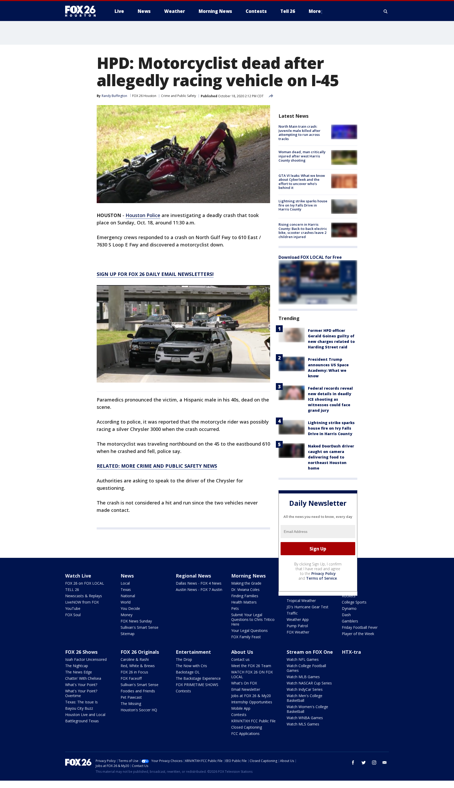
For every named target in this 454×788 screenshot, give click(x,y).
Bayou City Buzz (79, 708)
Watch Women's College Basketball (307, 709)
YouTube (72, 608)
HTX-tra (351, 652)
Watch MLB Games (303, 676)
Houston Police (143, 215)
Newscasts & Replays (83, 595)
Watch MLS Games (303, 724)
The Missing (131, 703)
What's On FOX (244, 683)
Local (125, 583)
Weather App (298, 619)
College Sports (354, 602)
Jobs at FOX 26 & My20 (251, 695)
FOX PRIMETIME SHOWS (197, 684)
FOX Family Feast (246, 636)
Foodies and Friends (138, 690)
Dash (346, 614)
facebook (353, 762)
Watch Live (78, 576)
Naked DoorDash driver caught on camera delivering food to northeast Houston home (331, 457)
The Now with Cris (191, 665)
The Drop (184, 659)
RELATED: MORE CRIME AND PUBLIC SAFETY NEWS (157, 466)
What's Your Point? (81, 684)
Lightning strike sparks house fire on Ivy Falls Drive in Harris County (302, 205)
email (384, 762)
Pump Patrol (297, 625)
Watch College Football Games (306, 668)
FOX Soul (73, 614)
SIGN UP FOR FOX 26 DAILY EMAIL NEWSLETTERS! (155, 274)
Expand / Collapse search (386, 11)
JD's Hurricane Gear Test (307, 606)
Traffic (292, 613)
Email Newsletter (245, 689)
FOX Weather (298, 632)
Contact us (240, 659)
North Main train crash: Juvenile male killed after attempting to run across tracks (299, 132)
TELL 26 (72, 589)
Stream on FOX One (310, 652)
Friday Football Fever (360, 627)
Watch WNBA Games (305, 717)
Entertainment (193, 652)
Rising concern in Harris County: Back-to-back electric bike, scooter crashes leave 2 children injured (302, 230)
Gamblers (350, 621)
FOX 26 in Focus (134, 671)
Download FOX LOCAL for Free (310, 257)
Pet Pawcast (131, 697)
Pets (235, 608)
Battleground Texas (82, 720)
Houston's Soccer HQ (139, 709)
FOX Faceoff (131, 678)
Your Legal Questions (249, 630)
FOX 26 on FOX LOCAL (84, 583)
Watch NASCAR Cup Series (309, 683)
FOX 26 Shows (81, 652)
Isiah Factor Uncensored (86, 659)
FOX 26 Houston (144, 96)
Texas (126, 589)
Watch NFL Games (303, 659)
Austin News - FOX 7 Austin (199, 589)
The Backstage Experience (198, 678)
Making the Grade (246, 583)
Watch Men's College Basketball (304, 698)
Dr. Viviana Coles (245, 589)
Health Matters (244, 602)
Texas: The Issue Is (81, 701)
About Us (242, 652)
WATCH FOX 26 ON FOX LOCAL (252, 674)
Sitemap (128, 633)
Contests (183, 690)
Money (126, 614)
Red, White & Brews (138, 665)
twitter (363, 762)
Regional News (193, 576)
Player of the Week (358, 633)
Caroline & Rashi (135, 659)
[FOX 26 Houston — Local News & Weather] (82, 11)
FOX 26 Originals (140, 652)
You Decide (130, 608)
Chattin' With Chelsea (83, 678)
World (126, 602)
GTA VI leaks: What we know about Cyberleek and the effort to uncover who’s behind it (301, 181)
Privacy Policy (323, 573)
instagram (374, 762)
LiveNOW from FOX (82, 602)
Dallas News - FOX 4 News (198, 583)
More (315, 11)
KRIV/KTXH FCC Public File (253, 720)
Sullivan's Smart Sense (139, 627)
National (128, 595)
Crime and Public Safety (178, 96)
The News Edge (78, 671)
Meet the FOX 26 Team (251, 665)
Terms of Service (321, 578)
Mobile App (240, 708)
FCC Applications (245, 733)
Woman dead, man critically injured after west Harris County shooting (302, 156)
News (127, 576)
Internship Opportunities (251, 701)
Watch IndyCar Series (305, 689)
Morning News (248, 576)
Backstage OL (188, 671)
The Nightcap (76, 665)
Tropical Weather (301, 600)
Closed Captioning (246, 727)
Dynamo (349, 608)
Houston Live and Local (85, 714)
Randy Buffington (114, 96)
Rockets (348, 595)
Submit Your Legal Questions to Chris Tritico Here (253, 619)
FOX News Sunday (136, 621)
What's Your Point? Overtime (81, 693)
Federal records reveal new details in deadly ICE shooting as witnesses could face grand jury (330, 399)
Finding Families (244, 595)
